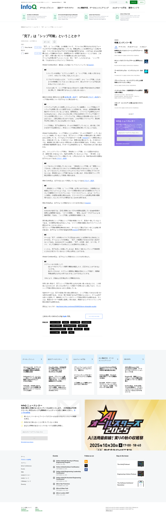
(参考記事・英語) (70, 97)
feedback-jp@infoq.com (24, 509)
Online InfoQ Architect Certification (67, 467)
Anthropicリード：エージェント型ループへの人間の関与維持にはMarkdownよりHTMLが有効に (32, 379)
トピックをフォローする (94, 316)
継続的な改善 (78, 329)
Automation (86, 322)
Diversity (23, 484)
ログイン (23, 463)
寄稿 (22, 472)
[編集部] (22, 53)
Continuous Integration (58, 329)
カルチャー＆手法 (119, 8)
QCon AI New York (62, 488)
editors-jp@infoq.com (38, 509)
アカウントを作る (26, 459)
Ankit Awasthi (119, 55)
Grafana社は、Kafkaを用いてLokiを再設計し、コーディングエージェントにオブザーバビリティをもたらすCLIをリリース (134, 389)
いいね (47, 41)
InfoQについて (25, 478)
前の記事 (131, 114)
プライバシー (109, 510)
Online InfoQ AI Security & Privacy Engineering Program (67, 461)
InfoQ (116, 85)
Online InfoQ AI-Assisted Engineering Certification (68, 478)
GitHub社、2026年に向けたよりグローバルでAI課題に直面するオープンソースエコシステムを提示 (32, 388)
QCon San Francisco (63, 484)
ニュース (36, 27)
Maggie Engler (128, 96)
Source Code (82, 325)
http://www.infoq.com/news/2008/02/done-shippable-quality (76, 306)
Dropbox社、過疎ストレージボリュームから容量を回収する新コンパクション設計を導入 (133, 379)
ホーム (23, 456)
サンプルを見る (129, 129)
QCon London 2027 (62, 493)
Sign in (141, 2)
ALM (87, 329)
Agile (65, 316)
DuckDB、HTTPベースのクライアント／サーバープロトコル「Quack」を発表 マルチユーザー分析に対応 (108, 385)
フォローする (38, 47)
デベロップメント (47, 8)
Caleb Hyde (118, 107)
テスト (64, 332)
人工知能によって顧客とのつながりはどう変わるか (83, 383)
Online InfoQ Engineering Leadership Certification (68, 472)
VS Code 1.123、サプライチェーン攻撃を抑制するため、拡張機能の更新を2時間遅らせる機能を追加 (32, 369)
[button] (130, 139)
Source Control (55, 325)
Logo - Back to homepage (29, 7)
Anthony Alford (120, 94)
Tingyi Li (136, 96)
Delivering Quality (70, 325)
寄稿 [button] (65, 2)
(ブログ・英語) (93, 97)
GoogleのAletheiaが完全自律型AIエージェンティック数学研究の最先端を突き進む (108, 368)
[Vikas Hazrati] (22, 47)
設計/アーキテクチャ (66, 8)
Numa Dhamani (119, 96)
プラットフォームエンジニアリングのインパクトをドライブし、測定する (83, 368)
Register (133, 2)
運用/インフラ (133, 8)
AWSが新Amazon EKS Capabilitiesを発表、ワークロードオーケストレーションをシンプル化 (133, 369)
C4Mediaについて (26, 481)
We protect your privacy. (123, 143)
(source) (91, 65)
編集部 (26, 53)
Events (23, 469)
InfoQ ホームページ (26, 27)
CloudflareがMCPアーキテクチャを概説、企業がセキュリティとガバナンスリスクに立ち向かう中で (57, 388)
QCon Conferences (26, 466)
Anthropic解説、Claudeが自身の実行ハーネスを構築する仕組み (108, 376)
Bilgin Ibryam (118, 65)
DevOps (65, 322)
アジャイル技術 (54, 332)
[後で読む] (54, 42)
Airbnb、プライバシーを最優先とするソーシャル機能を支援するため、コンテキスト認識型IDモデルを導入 (57, 379)
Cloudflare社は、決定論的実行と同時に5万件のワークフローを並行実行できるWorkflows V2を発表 (57, 369)
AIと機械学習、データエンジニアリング (93, 8)
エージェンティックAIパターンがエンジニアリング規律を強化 (83, 376)
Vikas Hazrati (28, 47)
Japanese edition (56, 2)
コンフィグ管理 (75, 322)
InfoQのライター (25, 475)
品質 (70, 329)
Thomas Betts (119, 75)
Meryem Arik (129, 94)
